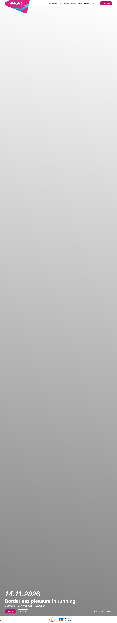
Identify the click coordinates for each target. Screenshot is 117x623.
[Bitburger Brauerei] (52, 619)
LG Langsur (87, 3)
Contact (80, 3)
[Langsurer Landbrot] (34, 619)
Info (60, 3)
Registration (106, 3)
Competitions (53, 3)
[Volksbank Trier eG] (65, 619)
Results (66, 3)
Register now (10, 611)
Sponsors (73, 3)
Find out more (23, 611)
